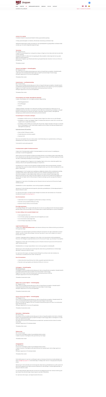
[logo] (23, 3)
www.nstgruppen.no (30, 194)
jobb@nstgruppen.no (24, 360)
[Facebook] (89, 3)
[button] (24, 6)
